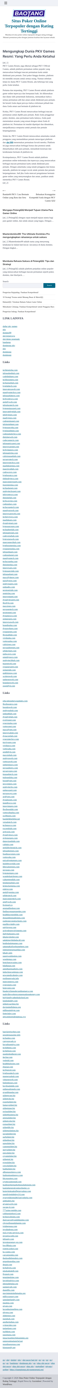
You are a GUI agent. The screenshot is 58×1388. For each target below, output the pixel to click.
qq (4, 1360)
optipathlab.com (9, 714)
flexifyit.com (8, 603)
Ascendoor (36, 1381)
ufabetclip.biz (8, 1099)
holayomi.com (9, 988)
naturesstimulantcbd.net (13, 1341)
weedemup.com (9, 959)
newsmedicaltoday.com (13, 975)
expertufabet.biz (9, 1102)
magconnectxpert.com (12, 482)
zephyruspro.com (10, 584)
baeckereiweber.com (11, 1032)
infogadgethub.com (11, 373)
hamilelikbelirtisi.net (11, 819)
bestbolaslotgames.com (12, 943)
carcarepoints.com (10, 1255)
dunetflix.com (8, 1290)
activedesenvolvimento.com (14, 930)
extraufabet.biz (9, 1124)
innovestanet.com (10, 596)
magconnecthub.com (11, 542)
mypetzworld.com (10, 1236)
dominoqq (7, 352)
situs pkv (30, 1366)
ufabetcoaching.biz (11, 1004)
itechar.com (7, 1057)
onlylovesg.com (9, 927)
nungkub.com (8, 1319)
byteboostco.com (10, 475)
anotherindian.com (10, 1322)
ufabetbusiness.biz (10, 1115)
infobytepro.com (10, 415)
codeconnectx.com (11, 440)
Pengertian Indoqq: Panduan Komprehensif (19, 312)
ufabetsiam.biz (9, 1108)
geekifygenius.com (11, 892)
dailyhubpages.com (11, 934)
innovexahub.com (10, 733)
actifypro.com (8, 796)
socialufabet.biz (9, 1134)
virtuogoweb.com (10, 1079)
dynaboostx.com (10, 800)
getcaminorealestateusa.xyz (14, 1017)
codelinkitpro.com (10, 376)
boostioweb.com (10, 707)
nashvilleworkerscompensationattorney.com (21, 994)
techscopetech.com (11, 507)
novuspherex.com (10, 768)
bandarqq (7, 342)
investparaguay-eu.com (12, 1242)
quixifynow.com (10, 580)
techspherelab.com (10, 529)
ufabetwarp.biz (9, 1095)
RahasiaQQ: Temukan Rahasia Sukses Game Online (22, 302)
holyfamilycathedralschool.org (15, 997)
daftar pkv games (10, 326)
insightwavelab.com (11, 863)
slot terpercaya (9, 336)
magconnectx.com (10, 981)
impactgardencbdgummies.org (15, 1338)
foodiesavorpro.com (11, 854)
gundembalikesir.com (12, 1054)
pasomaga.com (9, 1335)
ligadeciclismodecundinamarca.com (18, 991)
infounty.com (8, 1239)
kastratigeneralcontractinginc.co (16, 1188)
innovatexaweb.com (11, 389)
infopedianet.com (10, 552)
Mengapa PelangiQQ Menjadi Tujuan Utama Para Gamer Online (28, 212)
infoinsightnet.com (10, 424)
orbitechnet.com (9, 651)
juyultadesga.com (10, 1229)
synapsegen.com (10, 632)
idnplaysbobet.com (11, 937)
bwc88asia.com (9, 1245)
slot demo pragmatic (11, 339)
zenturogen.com (9, 619)
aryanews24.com (10, 1204)
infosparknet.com (10, 574)
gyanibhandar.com (10, 1092)
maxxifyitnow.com (11, 577)
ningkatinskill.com (10, 1271)
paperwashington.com (12, 956)
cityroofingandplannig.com (14, 1223)
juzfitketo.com (9, 1331)
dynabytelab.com (10, 717)
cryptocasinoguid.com (12, 1182)
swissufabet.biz (9, 1111)
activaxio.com (9, 832)
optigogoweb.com (10, 679)
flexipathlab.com (10, 635)
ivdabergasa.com (10, 1226)
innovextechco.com (11, 462)
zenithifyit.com (9, 752)
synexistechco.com (11, 739)
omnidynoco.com (10, 657)
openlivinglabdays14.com (14, 1194)
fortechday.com (9, 1013)
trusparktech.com (10, 774)
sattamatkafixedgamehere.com (15, 946)
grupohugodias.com (11, 1261)
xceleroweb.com (10, 676)
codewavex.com (10, 472)
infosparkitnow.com (11, 395)
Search (5, 281)
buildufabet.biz (9, 1169)
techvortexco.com (10, 399)
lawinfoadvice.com (11, 1280)
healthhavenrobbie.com (13, 915)
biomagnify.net (9, 1347)
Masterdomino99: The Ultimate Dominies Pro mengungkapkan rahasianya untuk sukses (26, 235)
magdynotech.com (10, 558)
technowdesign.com (11, 1217)
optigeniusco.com (10, 765)
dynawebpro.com (10, 628)
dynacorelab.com (10, 736)
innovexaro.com (9, 568)
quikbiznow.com (10, 673)
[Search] (53, 3)
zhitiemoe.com (9, 1315)
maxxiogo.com (9, 606)
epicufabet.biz (9, 1153)
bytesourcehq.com (10, 427)
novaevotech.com (10, 459)
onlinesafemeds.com (11, 1089)
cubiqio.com (8, 844)
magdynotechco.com (11, 392)
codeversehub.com (11, 536)
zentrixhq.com (9, 593)
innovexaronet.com (11, 447)
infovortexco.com (10, 494)
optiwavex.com (9, 654)
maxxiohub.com (9, 755)
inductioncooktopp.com (13, 972)
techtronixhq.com (10, 370)
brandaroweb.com (10, 683)
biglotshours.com (10, 1083)
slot (7, 1360)
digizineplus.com (10, 565)
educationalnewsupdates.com (15, 701)
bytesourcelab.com (11, 571)
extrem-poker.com (10, 1249)
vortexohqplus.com (11, 812)
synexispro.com (9, 985)
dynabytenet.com (10, 523)
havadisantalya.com (11, 1044)
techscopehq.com (10, 561)
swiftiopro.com (9, 816)
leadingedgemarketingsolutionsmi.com (19, 1185)
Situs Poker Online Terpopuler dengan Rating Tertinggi (29, 26)
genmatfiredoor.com (11, 908)
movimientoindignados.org (14, 1293)
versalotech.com (9, 822)
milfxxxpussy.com (10, 1296)
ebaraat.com (8, 1067)
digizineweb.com (10, 437)
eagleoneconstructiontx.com (14, 921)
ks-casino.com (9, 1252)
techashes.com (9, 1038)
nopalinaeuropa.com (11, 1344)
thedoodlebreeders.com (12, 1258)
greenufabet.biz (9, 1118)
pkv (4, 329)
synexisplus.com (10, 723)
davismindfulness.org (12, 1007)
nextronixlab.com (10, 590)
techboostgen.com (10, 380)
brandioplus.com (10, 625)
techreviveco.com (10, 517)
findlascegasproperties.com (14, 911)
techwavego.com (10, 501)
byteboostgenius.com (12, 545)
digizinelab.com (9, 498)
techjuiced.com (9, 1070)
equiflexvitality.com (11, 924)
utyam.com (7, 1306)
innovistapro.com (10, 806)
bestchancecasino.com (12, 962)
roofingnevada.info (11, 978)
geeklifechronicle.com (12, 848)
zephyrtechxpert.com (12, 491)
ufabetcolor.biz (9, 1121)
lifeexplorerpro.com (11, 867)
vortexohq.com (9, 857)
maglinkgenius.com (11, 466)
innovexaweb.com (10, 622)
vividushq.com (9, 638)
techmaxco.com (9, 825)
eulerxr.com (8, 889)
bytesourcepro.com (11, 526)
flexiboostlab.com (10, 809)
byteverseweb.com (11, 539)
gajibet (5, 1369)
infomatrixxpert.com (11, 443)
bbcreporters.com (10, 1178)
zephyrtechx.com (10, 787)
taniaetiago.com (9, 1328)
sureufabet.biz (9, 1143)
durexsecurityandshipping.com (16, 1220)
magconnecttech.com (12, 899)
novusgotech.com (10, 609)
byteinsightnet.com (11, 431)
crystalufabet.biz (10, 1156)
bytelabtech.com (10, 386)
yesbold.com (8, 1060)
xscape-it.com (8, 1207)
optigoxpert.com (10, 790)
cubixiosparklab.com (11, 456)
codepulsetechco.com (12, 434)
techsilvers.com (9, 1268)
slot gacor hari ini (30, 1360)
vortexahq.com (9, 749)
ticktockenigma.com (11, 886)
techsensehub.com (10, 383)
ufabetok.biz (8, 1159)
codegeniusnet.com (11, 421)
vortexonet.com (9, 726)
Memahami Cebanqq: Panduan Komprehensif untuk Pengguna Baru (28, 307)
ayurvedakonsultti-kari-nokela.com (17, 1197)
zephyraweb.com (10, 758)
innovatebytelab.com (11, 411)
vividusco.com (9, 745)
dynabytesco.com (10, 835)
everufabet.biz (9, 1162)
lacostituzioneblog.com (12, 1309)
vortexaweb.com (10, 761)
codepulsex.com (9, 504)
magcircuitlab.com (10, 469)
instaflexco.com (9, 803)
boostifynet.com (9, 781)
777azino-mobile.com (12, 1210)
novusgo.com (8, 870)
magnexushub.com (11, 1076)
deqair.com (7, 1264)
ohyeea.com (8, 1312)
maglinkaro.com (9, 520)
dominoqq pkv (9, 345)
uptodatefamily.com (11, 1300)
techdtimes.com (9, 1048)
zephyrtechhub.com (11, 660)
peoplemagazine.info (11, 1035)
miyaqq (48, 1366)
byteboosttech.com (11, 1073)
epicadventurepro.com (12, 860)
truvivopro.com (9, 742)
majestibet (39, 1366)
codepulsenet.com (10, 555)
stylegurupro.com (10, 838)
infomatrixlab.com (10, 533)
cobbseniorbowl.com (12, 1213)
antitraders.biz (9, 1201)
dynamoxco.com (10, 616)
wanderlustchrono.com (12, 876)
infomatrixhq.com (10, 453)
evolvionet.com (9, 720)
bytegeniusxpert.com (11, 408)
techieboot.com (9, 1051)
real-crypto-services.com (13, 1233)
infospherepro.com (11, 851)
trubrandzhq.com (10, 777)
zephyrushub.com (10, 710)
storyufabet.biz (9, 1150)
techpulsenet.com (10, 488)
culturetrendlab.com (11, 879)
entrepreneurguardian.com (14, 950)
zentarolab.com (9, 670)
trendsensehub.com (11, 883)
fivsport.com (8, 1274)
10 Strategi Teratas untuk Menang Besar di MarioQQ (23, 297)
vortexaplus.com (10, 641)
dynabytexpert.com (11, 600)
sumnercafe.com (10, 1287)
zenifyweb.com (9, 902)
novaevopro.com (10, 771)
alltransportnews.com (12, 1172)
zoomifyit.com (9, 686)
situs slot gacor (43, 1363)
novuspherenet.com (11, 647)
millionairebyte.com (11, 1010)
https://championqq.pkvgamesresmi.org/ (27, 1369)
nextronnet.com (9, 612)
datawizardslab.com (11, 841)
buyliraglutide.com (11, 1086)
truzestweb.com (9, 663)
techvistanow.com (10, 450)
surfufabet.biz (8, 1137)
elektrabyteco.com (10, 478)
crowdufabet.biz (9, 1166)
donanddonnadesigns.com (14, 918)
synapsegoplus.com (11, 549)
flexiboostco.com (10, 704)
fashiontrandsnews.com (13, 1175)
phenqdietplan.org (10, 1284)
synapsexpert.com (10, 667)
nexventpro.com (9, 784)
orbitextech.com (9, 895)
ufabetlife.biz (8, 1127)
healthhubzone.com (11, 1063)
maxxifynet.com (9, 729)
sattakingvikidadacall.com (14, 940)
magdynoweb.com (10, 510)
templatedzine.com (11, 1277)
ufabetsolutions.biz (11, 1130)
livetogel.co (8, 905)
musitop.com (8, 1303)
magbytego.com (9, 418)
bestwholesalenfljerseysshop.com (17, 1191)
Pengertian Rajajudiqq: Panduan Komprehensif (20, 292)
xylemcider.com (9, 1325)
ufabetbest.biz (8, 1140)
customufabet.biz (10, 1146)
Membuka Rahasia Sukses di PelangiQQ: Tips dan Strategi (28, 263)
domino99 (7, 333)
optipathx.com (9, 587)
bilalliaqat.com (9, 966)
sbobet (13, 1360)
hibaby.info (7, 953)
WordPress (7, 1384)
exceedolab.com (9, 828)
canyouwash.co (9, 1041)
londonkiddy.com (10, 1001)
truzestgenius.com (10, 485)
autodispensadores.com (12, 969)
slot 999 (9, 142)
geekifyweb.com (10, 402)
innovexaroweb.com (11, 514)
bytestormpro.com (10, 873)
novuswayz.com (10, 793)
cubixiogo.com (9, 644)
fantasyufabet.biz (10, 1105)
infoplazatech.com (10, 405)
